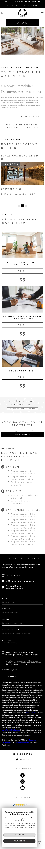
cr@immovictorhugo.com (20, 578)
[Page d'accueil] (22, 13)
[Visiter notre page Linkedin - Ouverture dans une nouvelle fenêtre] (22, 785)
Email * (7, 617)
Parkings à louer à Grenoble (23, 481)
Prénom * (8, 607)
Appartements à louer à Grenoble (22, 475)
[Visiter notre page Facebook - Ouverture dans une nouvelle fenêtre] (22, 773)
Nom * (6, 596)
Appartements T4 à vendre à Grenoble (23, 524)
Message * (9, 638)
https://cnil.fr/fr (31, 710)
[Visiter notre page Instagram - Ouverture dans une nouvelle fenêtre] (22, 779)
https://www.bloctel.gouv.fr (11, 728)
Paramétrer (19, 835)
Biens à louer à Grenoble (21, 500)
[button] (19, 203)
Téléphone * (10, 627)
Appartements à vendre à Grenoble (23, 470)
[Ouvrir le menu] (42, 13)
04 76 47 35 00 (13, 573)
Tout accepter (19, 841)
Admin (38, 841)
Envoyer (12, 674)
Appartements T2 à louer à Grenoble (23, 535)
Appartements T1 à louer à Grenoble (23, 529)
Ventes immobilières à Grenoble (24, 494)
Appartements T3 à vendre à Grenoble (23, 518)
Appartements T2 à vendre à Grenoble (23, 513)
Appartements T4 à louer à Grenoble (23, 541)
